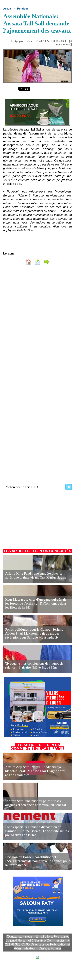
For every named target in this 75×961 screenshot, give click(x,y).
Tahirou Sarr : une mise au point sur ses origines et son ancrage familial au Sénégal (35, 803)
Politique (22, 8)
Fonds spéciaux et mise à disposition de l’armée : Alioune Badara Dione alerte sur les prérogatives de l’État (37, 831)
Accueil (7, 8)
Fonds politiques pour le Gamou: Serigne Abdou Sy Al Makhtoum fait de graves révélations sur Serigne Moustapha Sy (34, 633)
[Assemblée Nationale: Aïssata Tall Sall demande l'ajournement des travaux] (37, 51)
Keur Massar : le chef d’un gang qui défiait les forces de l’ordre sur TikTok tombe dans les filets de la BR (36, 603)
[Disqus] (37, 321)
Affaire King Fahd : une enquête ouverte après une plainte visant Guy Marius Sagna (35, 575)
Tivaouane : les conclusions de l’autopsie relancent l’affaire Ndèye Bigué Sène (34, 665)
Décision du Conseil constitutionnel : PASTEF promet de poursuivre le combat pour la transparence (37, 861)
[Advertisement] (35, 518)
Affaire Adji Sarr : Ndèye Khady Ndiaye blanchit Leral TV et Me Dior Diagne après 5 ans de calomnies (36, 771)
